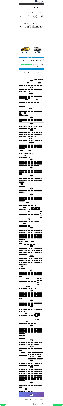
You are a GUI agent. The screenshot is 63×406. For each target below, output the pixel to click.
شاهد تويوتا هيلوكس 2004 (38, 64)
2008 (29, 91)
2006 (32, 128)
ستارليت (32, 356)
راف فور (31, 159)
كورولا (31, 227)
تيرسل (28, 321)
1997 (38, 230)
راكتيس (29, 352)
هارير (38, 282)
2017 (29, 85)
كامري (31, 246)
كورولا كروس (31, 93)
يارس (31, 175)
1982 (32, 126)
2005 (32, 89)
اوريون (25, 223)
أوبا (36, 99)
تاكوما (31, 138)
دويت (26, 241)
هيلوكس (31, 367)
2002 (38, 89)
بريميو (36, 352)
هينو (29, 219)
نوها (35, 207)
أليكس (25, 207)
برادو (31, 194)
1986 (26, 115)
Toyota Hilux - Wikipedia (40, 75)
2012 (40, 89)
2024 (20, 85)
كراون (26, 99)
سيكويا (27, 278)
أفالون (31, 167)
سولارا (35, 313)
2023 (38, 85)
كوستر (31, 87)
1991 (23, 96)
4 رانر (32, 340)
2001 (26, 91)
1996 (32, 234)
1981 (20, 239)
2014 (38, 96)
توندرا (28, 202)
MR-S (41, 215)
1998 (23, 85)
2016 (38, 111)
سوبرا (25, 113)
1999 (26, 85)
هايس (31, 325)
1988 (23, 232)
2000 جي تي (31, 142)
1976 (32, 377)
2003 (32, 85)
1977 (20, 377)
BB (27, 82)
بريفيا (29, 150)
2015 (35, 85)
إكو (26, 313)
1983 (32, 262)
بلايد (41, 211)
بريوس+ (31, 188)
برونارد (33, 352)
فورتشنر (31, 300)
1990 (29, 236)
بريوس (31, 130)
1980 (29, 126)
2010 (29, 89)
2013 (23, 91)
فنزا (20, 113)
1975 (23, 268)
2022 (35, 102)
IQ (41, 278)
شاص (31, 123)
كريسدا (31, 360)
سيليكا (40, 356)
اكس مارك (21, 241)
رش (24, 155)
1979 (29, 296)
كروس (39, 82)
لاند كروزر (31, 256)
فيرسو (39, 207)
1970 (23, 380)
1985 (23, 344)
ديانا (31, 290)
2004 (29, 136)
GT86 (32, 207)
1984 (26, 145)
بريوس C (31, 117)
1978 (41, 126)
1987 (35, 96)
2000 (35, 89)
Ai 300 (36, 316)
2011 (23, 89)
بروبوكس (23, 352)
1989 (23, 102)
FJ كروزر (27, 286)
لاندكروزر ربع (31, 346)
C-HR (30, 108)
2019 (35, 111)
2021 (41, 85)
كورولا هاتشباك (21, 335)
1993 (29, 102)
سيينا (22, 104)
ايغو (22, 266)
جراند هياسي (41, 352)
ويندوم (38, 313)
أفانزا (29, 211)
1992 (32, 96)
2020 (32, 111)
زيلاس (33, 241)
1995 (32, 237)
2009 (20, 91)
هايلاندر (31, 270)
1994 (38, 102)
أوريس (22, 150)
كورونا (31, 382)
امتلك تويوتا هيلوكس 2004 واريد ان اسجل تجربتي (31, 57)
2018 (26, 111)
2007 (23, 136)
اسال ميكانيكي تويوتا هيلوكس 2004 (26, 64)
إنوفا (31, 306)
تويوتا (35, 12)
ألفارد (38, 278)
